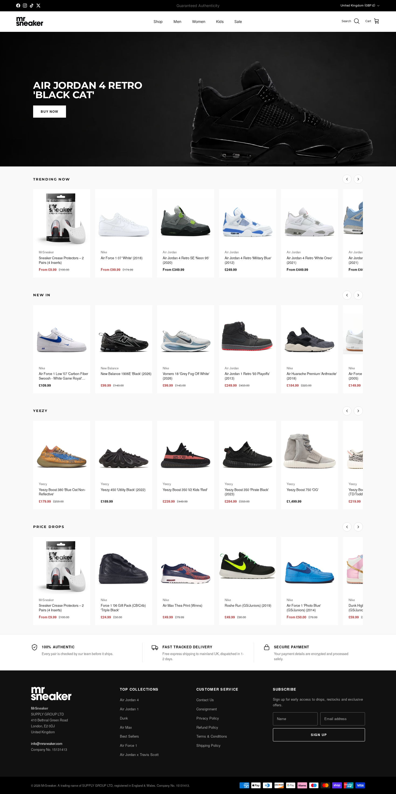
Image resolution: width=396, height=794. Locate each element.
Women (198, 21)
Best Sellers (129, 736)
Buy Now (49, 111)
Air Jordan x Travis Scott (139, 754)
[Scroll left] (347, 179)
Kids (220, 21)
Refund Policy (207, 727)
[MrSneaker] (29, 21)
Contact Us (205, 699)
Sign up (319, 734)
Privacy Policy (207, 718)
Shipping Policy (208, 745)
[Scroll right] (358, 179)
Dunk (124, 718)
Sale (238, 21)
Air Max (126, 727)
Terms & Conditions (211, 736)
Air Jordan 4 (129, 699)
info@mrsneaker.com (46, 743)
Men (177, 21)
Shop (158, 21)
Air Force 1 (128, 745)
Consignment (206, 708)
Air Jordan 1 (129, 708)
